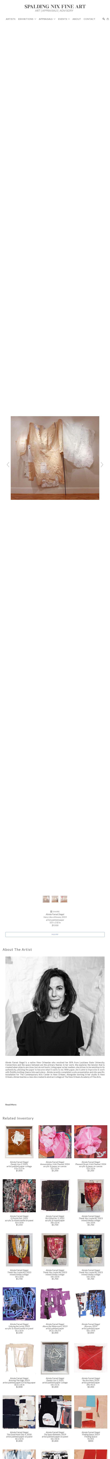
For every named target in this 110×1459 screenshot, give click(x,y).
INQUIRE (55, 934)
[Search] (104, 19)
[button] (27, 19)
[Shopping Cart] (108, 19)
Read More (10, 1104)
